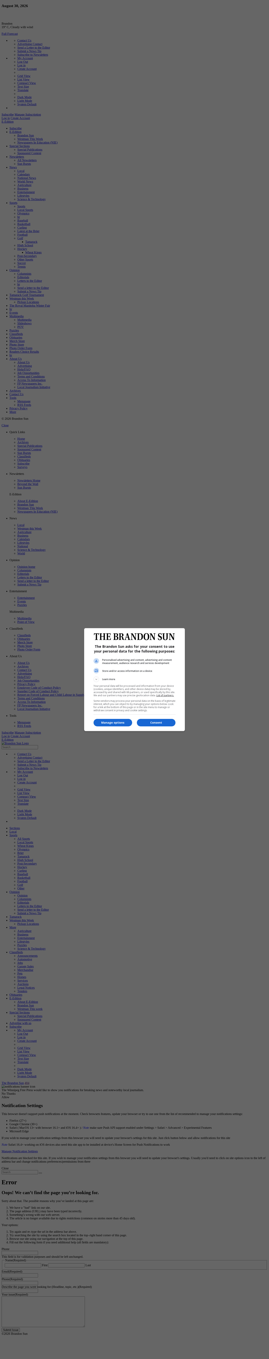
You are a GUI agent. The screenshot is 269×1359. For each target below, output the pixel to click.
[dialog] (134, 679)
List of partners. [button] (165, 695)
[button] (134, 679)
